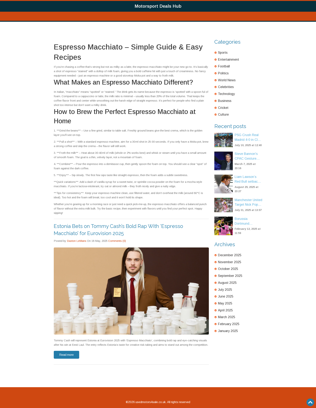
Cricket (223, 108)
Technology (226, 94)
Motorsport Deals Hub (158, 6)
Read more (66, 354)
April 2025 (225, 310)
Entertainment (228, 59)
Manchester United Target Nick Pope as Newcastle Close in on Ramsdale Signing (248, 202)
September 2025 (230, 276)
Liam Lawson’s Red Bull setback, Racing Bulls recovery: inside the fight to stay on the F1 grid (247, 179)
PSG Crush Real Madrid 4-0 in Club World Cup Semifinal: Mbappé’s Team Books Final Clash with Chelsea (248, 137)
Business (224, 101)
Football (224, 66)
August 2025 (227, 283)
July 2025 (225, 289)
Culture (223, 114)
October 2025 (228, 269)
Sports (222, 52)
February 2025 (228, 324)
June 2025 (225, 296)
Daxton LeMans (76, 240)
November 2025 (229, 262)
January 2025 (228, 331)
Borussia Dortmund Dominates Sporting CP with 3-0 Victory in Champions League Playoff (247, 221)
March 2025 (226, 317)
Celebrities (226, 87)
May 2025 (225, 303)
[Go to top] (310, 402)
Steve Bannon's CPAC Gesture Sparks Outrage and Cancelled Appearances (246, 156)
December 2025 (229, 255)
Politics (223, 73)
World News (227, 80)
